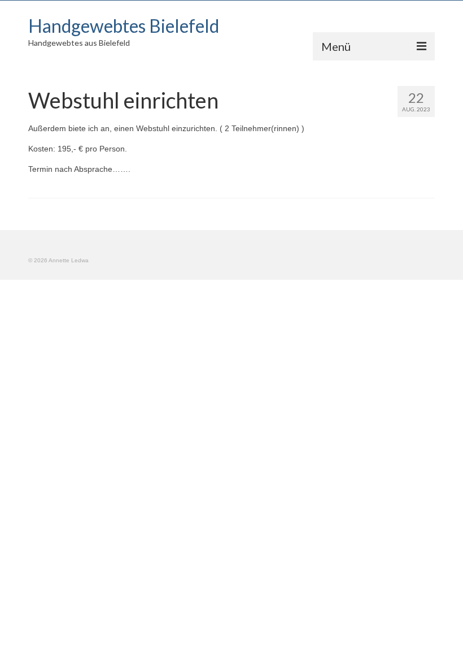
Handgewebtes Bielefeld (123, 26)
